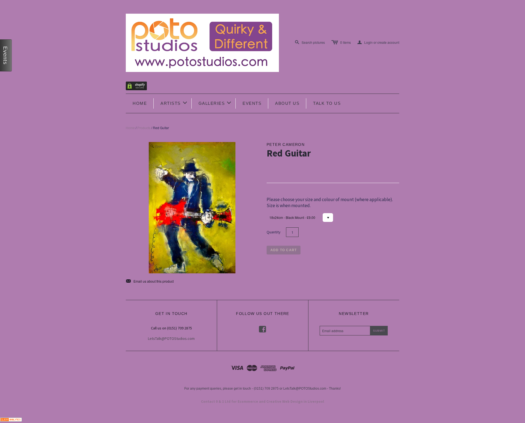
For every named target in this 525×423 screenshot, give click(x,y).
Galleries (215, 103)
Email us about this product (150, 281)
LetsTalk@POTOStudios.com (171, 338)
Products (143, 127)
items (345, 42)
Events (252, 103)
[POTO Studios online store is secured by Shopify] (140, 86)
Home (140, 103)
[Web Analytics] (11, 418)
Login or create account (378, 42)
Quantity (274, 232)
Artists (174, 103)
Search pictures (313, 42)
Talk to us (327, 103)
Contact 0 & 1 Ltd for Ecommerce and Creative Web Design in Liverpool (262, 401)
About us (287, 103)
